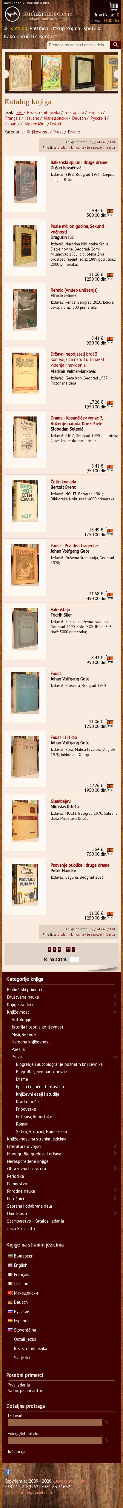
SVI (19, 112)
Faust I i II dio (64, 737)
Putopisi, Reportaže (34, 1116)
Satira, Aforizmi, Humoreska (41, 1131)
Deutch (79, 118)
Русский (98, 118)
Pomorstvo (17, 1183)
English (95, 112)
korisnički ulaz (38, 3)
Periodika (15, 1176)
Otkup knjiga (65, 28)
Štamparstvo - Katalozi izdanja (35, 1221)
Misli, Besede (24, 1034)
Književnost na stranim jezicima (36, 1139)
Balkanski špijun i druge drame (79, 162)
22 (68, 949)
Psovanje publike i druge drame (80, 865)
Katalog (18, 28)
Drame (74, 132)
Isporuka (92, 28)
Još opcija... (18, 1451)
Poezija (18, 1049)
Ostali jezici (25, 1339)
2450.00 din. (95, 596)
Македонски (56, 118)
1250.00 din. (95, 276)
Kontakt (48, 36)
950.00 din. (97, 340)
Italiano (32, 118)
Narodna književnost (31, 1042)
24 (98, 142)
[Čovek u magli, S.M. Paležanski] (20, 73)
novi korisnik (14, 3)
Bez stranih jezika (43, 112)
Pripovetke (26, 1109)
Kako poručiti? (20, 36)
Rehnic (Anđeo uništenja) (74, 290)
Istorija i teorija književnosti (38, 1027)
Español (12, 124)
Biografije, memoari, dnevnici (42, 1071)
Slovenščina (35, 124)
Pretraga (39, 28)
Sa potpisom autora (26, 1390)
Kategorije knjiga (24, 979)
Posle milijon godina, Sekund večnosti (77, 229)
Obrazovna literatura (26, 1169)
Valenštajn (60, 609)
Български (74, 112)
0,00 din (111, 20)
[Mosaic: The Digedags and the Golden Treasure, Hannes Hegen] (51, 73)
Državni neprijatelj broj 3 (74, 354)
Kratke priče (27, 1101)
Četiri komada (63, 482)
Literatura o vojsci (24, 1146)
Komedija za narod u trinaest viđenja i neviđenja (77, 362)
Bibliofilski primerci (24, 989)
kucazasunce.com (69, 1481)
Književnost (38, 132)
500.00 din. (97, 212)
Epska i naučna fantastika (40, 1086)
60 (105, 142)
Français (13, 118)
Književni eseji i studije (37, 1094)
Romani (23, 1124)
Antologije (21, 1019)
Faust (56, 673)
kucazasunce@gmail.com (28, 1492)
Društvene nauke (23, 997)
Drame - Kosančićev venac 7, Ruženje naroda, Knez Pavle (76, 420)
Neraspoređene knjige (28, 1161)
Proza (58, 132)
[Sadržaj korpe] (114, 6)
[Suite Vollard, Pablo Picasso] (82, 73)
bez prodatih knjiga (101, 147)
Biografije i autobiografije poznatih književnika (59, 1064)
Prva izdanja (19, 1385)
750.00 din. (97, 851)
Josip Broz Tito (21, 1228)
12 (91, 142)
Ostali (55, 124)
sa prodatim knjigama (68, 147)
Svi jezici (22, 1358)
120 (112, 142)
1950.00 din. (95, 404)
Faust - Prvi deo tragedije (74, 545)
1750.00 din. (95, 532)
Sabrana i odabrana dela (29, 1206)
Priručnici (15, 1198)
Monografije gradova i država (34, 1154)
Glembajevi (61, 801)
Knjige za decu (21, 1004)
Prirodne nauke (21, 1191)
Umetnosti (17, 1213)
